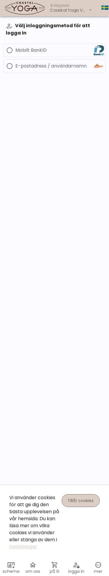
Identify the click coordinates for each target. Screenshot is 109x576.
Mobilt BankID (31, 50)
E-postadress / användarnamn (51, 66)
